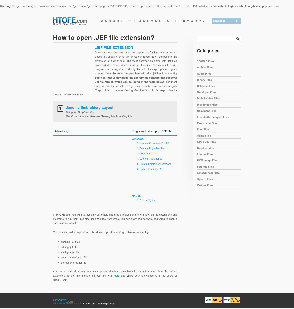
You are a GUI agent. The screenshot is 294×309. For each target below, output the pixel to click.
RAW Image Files (207, 160)
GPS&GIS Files (206, 142)
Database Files (206, 86)
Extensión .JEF (223, 31)
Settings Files (205, 166)
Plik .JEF (219, 57)
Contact (111, 303)
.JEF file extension (225, 26)
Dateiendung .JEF (224, 37)
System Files (205, 179)
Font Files (203, 129)
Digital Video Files (208, 98)
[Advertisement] (73, 70)
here (116, 275)
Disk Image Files (207, 104)
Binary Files (204, 80)
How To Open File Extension (74, 21)
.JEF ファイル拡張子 (226, 42)
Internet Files (205, 154)
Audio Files (204, 73)
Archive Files (205, 67)
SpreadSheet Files (208, 173)
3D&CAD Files (205, 61)
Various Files (205, 185)
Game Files (204, 135)
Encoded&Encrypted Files (213, 117)
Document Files (206, 111)
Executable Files (207, 123)
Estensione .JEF (224, 47)
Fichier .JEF (221, 52)
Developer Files (206, 92)
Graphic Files (205, 148)
